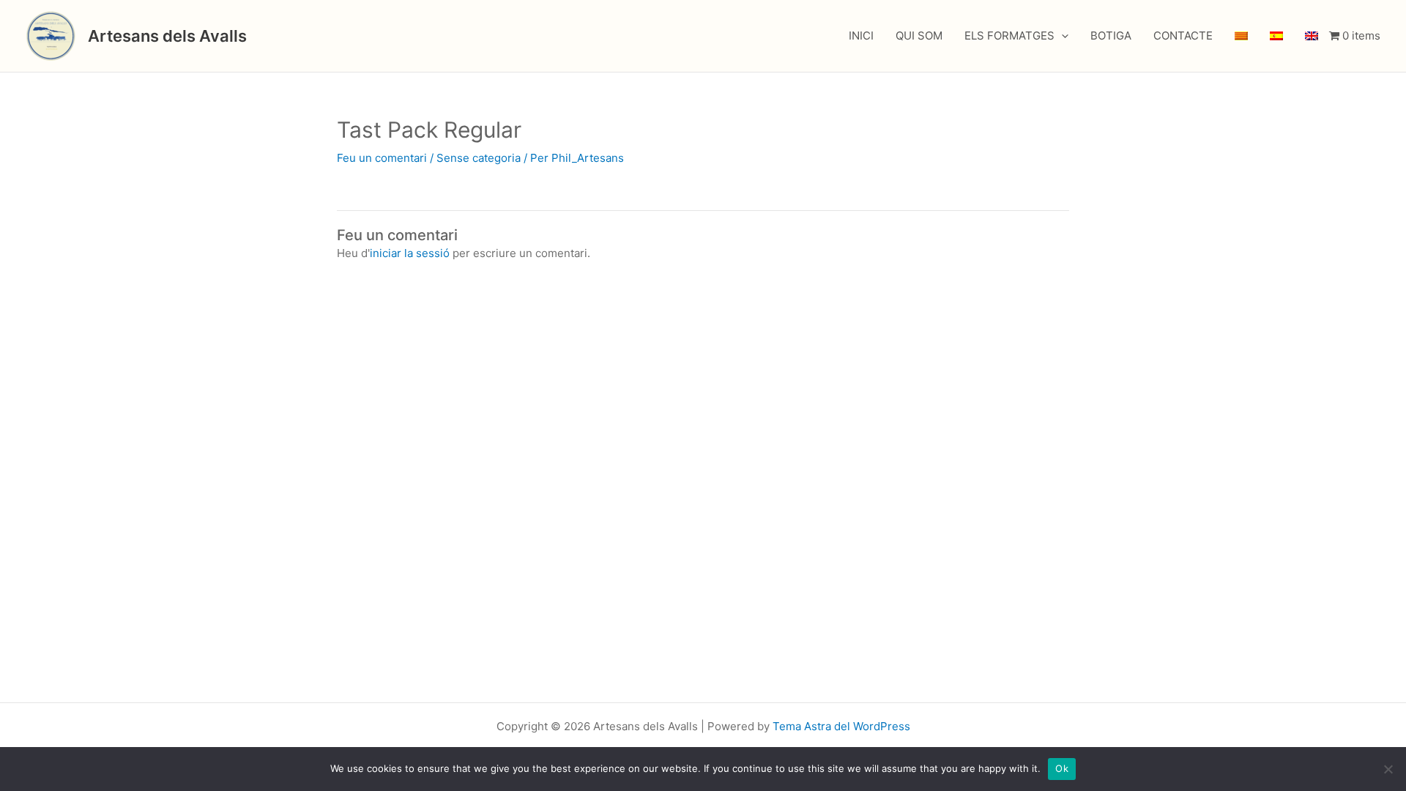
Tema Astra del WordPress (841, 726)
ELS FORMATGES (1009, 35)
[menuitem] (1241, 36)
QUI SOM (919, 35)
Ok (1061, 768)
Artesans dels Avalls (167, 35)
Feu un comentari (382, 158)
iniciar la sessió (410, 253)
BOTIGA (1110, 35)
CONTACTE (1183, 35)
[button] (1061, 36)
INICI (861, 35)
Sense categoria (478, 158)
